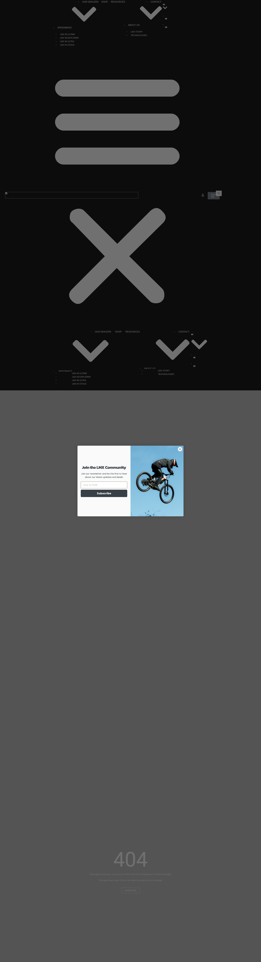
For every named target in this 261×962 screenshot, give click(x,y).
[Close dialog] (180, 449)
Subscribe (104, 493)
